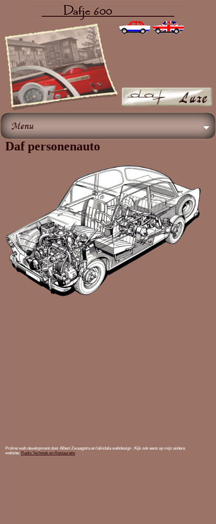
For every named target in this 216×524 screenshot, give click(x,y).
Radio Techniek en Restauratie (48, 453)
